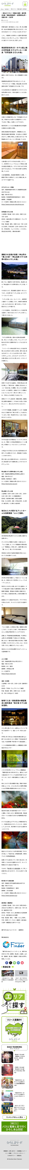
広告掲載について (21, 1150)
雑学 (17, 22)
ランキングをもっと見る (14, 1117)
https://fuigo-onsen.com (9, 673)
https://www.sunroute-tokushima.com (13, 204)
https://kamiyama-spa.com (9, 484)
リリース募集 (8, 1153)
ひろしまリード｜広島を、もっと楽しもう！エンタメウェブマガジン (7, 4)
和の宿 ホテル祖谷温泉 (14, 868)
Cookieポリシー (11, 1155)
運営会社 (19, 1155)
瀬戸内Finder (12, 22)
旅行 (7, 22)
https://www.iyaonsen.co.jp (9, 895)
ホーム (2, 9)
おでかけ (7, 9)
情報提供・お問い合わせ (9, 1150)
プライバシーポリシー (18, 1153)
